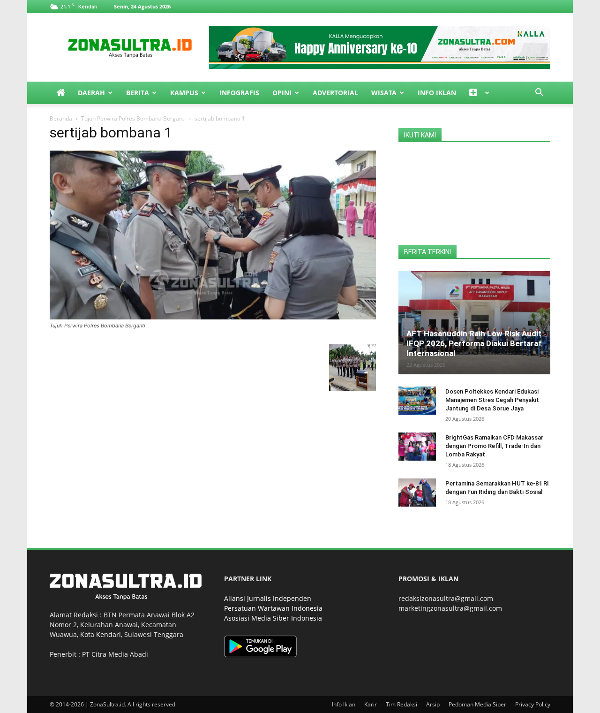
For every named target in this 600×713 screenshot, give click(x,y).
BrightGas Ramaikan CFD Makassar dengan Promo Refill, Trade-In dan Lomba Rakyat (494, 446)
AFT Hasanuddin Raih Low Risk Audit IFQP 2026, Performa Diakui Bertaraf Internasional (474, 343)
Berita (137, 92)
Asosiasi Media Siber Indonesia (273, 618)
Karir (370, 704)
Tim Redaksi (401, 704)
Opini (282, 92)
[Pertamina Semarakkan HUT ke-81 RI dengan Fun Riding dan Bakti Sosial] (417, 492)
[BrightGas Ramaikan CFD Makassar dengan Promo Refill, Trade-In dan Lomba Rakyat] (417, 446)
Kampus (184, 92)
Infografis (239, 92)
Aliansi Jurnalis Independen (267, 598)
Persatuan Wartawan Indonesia (273, 608)
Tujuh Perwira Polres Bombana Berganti (133, 118)
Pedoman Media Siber (477, 704)
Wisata (384, 92)
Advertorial (335, 92)
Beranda (61, 118)
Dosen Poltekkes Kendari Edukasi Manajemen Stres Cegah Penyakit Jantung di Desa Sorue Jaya (492, 400)
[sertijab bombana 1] (213, 317)
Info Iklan (437, 92)
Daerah (91, 92)
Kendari (108, 634)
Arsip (433, 704)
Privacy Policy (532, 704)
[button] (539, 93)
